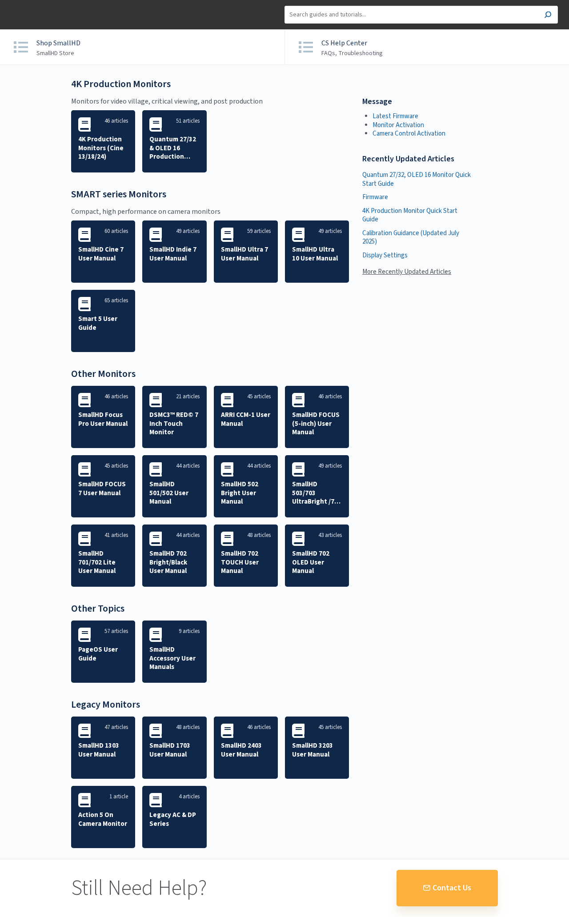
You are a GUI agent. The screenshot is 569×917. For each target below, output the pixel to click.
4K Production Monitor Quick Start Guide (409, 215)
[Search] (548, 16)
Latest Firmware (395, 116)
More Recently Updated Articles (406, 272)
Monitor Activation (398, 125)
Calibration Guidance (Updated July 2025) (410, 237)
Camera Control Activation (409, 133)
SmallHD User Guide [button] (39, 4)
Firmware (375, 197)
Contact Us (452, 887)
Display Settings (385, 255)
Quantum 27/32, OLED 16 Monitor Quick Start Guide (416, 179)
